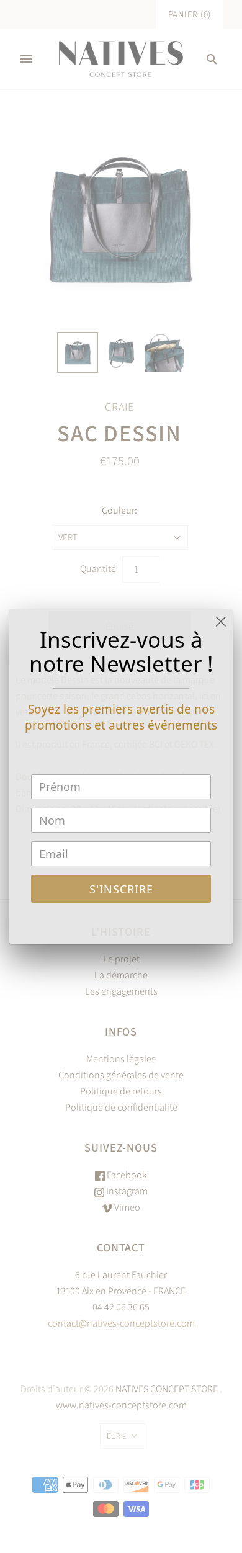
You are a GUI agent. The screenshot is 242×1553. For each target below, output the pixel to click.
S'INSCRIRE (121, 889)
